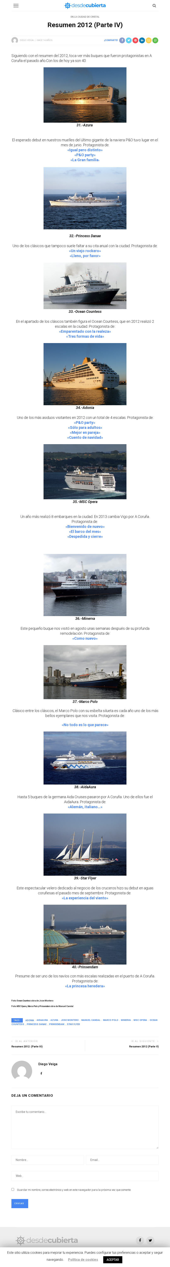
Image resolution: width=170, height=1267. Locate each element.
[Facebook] (41, 1073)
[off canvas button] (15, 5)
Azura (54, 1020)
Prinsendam (56, 1024)
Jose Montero (70, 1020)
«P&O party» (85, 155)
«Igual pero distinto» (85, 150)
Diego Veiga (27, 40)
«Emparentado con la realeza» (85, 331)
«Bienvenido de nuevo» (85, 526)
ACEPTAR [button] (113, 1259)
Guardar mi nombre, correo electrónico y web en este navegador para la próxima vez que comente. (74, 1189)
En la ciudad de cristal (85, 17)
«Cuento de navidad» (85, 437)
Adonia (30, 1020)
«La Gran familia (85, 160)
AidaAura (42, 1020)
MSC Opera (140, 1020)
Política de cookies (83, 1260)
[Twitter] (150, 1240)
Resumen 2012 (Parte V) (144, 1046)
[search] (154, 5)
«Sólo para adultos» (85, 427)
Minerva (126, 1020)
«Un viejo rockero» (85, 251)
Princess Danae (36, 1024)
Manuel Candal (90, 1020)
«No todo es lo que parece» (85, 725)
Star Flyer (73, 1024)
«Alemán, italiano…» (85, 807)
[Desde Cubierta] (47, 1240)
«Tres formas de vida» (85, 336)
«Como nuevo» (85, 638)
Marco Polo (110, 1020)
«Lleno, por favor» (85, 256)
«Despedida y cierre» (85, 536)
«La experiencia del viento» (85, 898)
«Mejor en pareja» (85, 432)
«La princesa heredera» (85, 986)
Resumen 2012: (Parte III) (26, 1046)
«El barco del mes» (85, 531)
